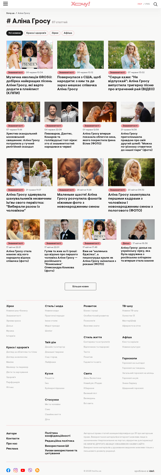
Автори (11, 433)
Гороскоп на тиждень (133, 368)
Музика (10, 331)
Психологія (89, 321)
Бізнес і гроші (91, 311)
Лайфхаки (50, 362)
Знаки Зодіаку (129, 383)
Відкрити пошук (155, 4)
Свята (88, 373)
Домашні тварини (54, 352)
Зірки (55, 33)
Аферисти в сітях (131, 326)
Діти (47, 420)
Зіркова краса (13, 321)
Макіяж (10, 362)
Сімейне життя (53, 415)
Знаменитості (15, 73)
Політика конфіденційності (57, 434)
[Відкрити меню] (5, 3)
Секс (47, 409)
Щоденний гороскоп (133, 388)
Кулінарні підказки (54, 388)
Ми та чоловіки (52, 404)
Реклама (12, 448)
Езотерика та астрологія (97, 342)
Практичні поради (54, 316)
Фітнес (10, 387)
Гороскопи (129, 358)
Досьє (126, 243)
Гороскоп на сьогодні (133, 363)
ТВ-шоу (127, 306)
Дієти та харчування (17, 372)
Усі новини (14, 33)
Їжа (47, 383)
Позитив (88, 357)
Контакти (12, 438)
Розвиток (90, 306)
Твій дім (50, 342)
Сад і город (51, 357)
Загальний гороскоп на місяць (138, 373)
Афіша (68, 33)
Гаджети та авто (92, 362)
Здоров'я (11, 377)
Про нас (11, 443)
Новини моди (52, 311)
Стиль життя (93, 337)
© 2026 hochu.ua (92, 471)
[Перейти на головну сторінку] (80, 4)
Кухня (49, 373)
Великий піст (90, 393)
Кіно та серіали (130, 342)
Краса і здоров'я (36, 33)
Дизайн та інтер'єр (55, 347)
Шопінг (48, 331)
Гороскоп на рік (130, 378)
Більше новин (80, 286)
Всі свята (88, 403)
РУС (147, 4)
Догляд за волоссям (16, 357)
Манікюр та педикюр (17, 367)
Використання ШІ (57, 446)
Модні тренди (52, 326)
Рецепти (49, 378)
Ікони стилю (51, 321)
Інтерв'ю (10, 336)
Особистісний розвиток (96, 316)
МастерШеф (129, 321)
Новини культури (131, 347)
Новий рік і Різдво (93, 383)
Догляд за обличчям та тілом (21, 352)
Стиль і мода (54, 306)
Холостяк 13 (128, 316)
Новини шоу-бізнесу (17, 311)
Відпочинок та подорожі (96, 347)
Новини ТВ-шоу (130, 311)
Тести (87, 352)
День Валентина (92, 378)
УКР (140, 4)
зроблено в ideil (144, 471)
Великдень (89, 398)
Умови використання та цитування (61, 452)
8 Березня (89, 388)
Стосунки (52, 400)
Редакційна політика (59, 441)
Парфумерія (13, 382)
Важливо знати (91, 326)
